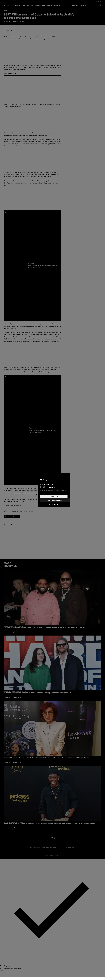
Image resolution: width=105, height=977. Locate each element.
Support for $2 (54, 496)
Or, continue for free (53, 504)
